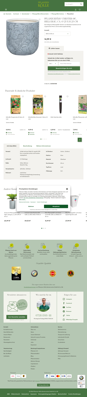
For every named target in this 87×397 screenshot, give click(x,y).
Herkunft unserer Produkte (38, 337)
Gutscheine (61, 339)
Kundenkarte (61, 342)
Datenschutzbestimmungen (74, 73)
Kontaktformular (8, 329)
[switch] (81, 386)
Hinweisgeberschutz (9, 342)
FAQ (59, 358)
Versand (37, 381)
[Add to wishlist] (80, 195)
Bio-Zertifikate (7, 353)
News (32, 332)
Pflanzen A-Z (34, 351)
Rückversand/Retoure (64, 353)
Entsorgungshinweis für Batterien (67, 356)
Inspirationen (34, 363)
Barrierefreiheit (62, 394)
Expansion (34, 345)
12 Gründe (33, 339)
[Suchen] (81, 4)
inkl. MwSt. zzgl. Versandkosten (51, 41)
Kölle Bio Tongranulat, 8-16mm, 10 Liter (15, 118)
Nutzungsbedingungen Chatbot (47, 394)
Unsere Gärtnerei (35, 334)
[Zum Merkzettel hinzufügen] (40, 20)
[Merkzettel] (80, 10)
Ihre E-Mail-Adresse (65, 63)
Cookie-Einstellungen (74, 394)
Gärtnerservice (62, 329)
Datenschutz (25, 394)
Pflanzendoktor (35, 358)
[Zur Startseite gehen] (43, 4)
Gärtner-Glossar (35, 361)
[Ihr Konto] (76, 10)
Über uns (33, 329)
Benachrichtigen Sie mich (64, 68)
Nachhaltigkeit (7, 351)
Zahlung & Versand (63, 351)
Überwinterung (62, 332)
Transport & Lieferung (64, 334)
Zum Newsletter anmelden (16, 317)
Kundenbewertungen (30, 287)
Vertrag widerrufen (43, 385)
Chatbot (33, 366)
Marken (33, 369)
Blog (32, 356)
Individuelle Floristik (63, 337)
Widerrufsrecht (15, 394)
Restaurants (7, 337)
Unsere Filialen (8, 334)
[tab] (28, 146)
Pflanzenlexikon (35, 353)
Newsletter (7, 339)
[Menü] (6, 9)
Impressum (34, 394)
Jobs (32, 342)
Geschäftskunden (8, 332)
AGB (8, 394)
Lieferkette (6, 356)
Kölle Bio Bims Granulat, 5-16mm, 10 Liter (37, 118)
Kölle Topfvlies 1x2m (56, 117)
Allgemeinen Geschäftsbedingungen (56, 73)
